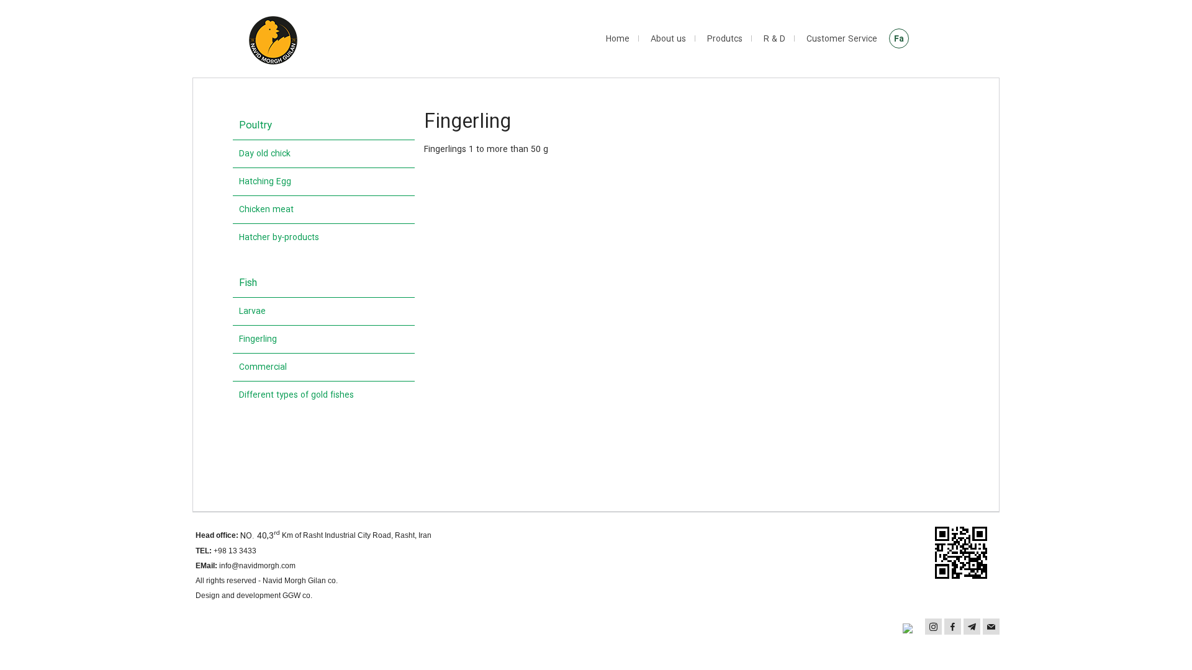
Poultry (255, 125)
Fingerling (258, 339)
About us (668, 39)
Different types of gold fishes (296, 395)
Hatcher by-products (279, 237)
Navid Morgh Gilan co (299, 580)
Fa (899, 39)
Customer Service (841, 39)
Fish (248, 283)
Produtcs (725, 39)
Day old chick (265, 154)
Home (618, 39)
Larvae (252, 311)
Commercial (263, 367)
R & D (774, 39)
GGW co (296, 595)
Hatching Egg (265, 182)
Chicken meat (266, 210)
